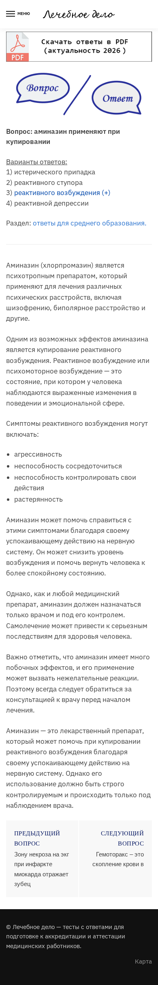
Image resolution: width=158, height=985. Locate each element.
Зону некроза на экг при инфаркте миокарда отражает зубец (41, 869)
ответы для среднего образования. (90, 223)
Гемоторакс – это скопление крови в (118, 859)
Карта (143, 961)
